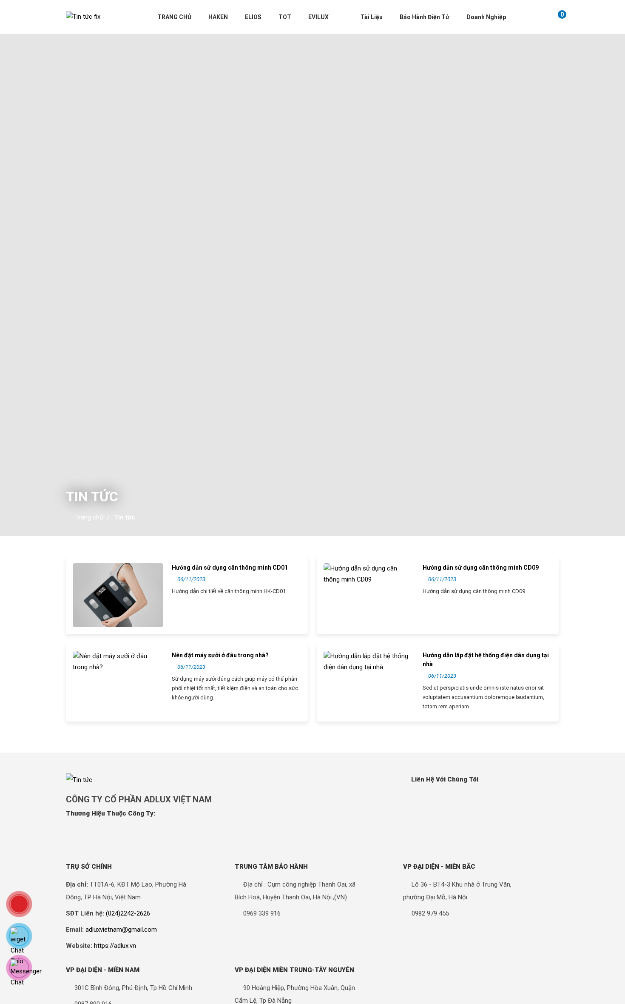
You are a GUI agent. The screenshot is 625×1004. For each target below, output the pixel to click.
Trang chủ (174, 17)
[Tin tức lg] (83, 17)
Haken (218, 17)
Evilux (318, 17)
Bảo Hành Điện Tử (424, 17)
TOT (284, 17)
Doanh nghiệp (486, 17)
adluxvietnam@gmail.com (121, 929)
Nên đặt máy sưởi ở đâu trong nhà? (220, 655)
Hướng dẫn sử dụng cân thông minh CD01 (230, 567)
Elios (253, 17)
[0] (553, 17)
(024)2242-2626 (128, 913)
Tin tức (124, 517)
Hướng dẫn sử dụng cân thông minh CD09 (481, 567)
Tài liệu (372, 17)
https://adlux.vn (115, 946)
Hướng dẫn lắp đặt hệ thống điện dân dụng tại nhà (486, 659)
